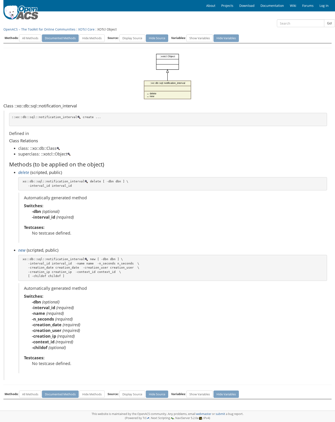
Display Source (132, 38)
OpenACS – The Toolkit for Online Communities (39, 29)
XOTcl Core (86, 29)
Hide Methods (92, 38)
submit (220, 414)
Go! (329, 23)
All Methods (30, 38)
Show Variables (199, 38)
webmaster (203, 414)
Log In (324, 5)
